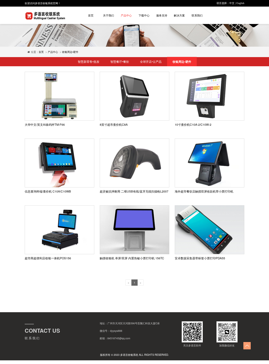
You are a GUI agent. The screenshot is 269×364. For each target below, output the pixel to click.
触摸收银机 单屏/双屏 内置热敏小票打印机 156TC (132, 258)
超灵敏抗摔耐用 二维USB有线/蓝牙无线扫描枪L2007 (134, 191)
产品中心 (126, 15)
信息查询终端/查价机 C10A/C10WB (48, 191)
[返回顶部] (247, 345)
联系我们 (197, 15)
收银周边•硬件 (70, 52)
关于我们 (108, 15)
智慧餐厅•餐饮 (119, 61)
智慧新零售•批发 (88, 61)
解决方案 (179, 15)
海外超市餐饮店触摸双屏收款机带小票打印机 (204, 191)
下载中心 (144, 15)
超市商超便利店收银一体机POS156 (48, 258)
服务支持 (161, 15)
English (240, 3)
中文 (231, 3)
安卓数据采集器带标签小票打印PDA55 (200, 258)
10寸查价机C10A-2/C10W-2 (193, 124)
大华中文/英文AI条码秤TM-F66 (45, 124)
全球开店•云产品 (151, 61)
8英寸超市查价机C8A (114, 124)
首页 (91, 15)
